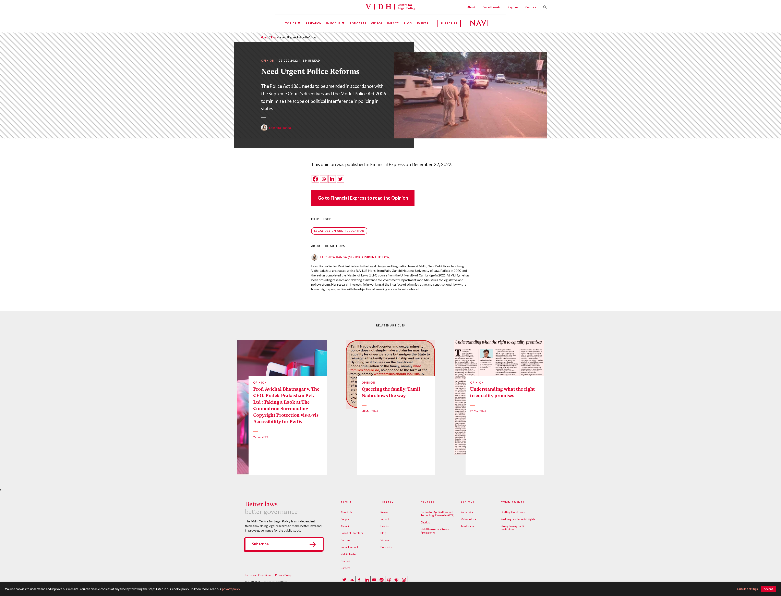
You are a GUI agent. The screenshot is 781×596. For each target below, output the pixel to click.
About (471, 7)
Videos (377, 23)
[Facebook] (315, 179)
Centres (530, 7)
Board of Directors (352, 533)
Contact (345, 561)
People (345, 519)
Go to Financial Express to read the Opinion (363, 198)
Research (313, 23)
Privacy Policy (283, 575)
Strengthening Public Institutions (513, 527)
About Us (346, 512)
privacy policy (231, 589)
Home (264, 37)
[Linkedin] (332, 179)
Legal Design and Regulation (339, 230)
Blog (408, 23)
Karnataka (467, 512)
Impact (393, 23)
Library (387, 502)
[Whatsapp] (323, 179)
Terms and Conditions (258, 575)
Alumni (345, 526)
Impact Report (349, 547)
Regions (513, 7)
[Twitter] (340, 179)
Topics (291, 23)
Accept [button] (768, 589)
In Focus (333, 23)
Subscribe (449, 23)
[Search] (543, 7)
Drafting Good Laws (513, 512)
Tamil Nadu (467, 526)
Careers (345, 568)
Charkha (426, 522)
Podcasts (358, 23)
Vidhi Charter (349, 554)
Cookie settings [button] (747, 589)
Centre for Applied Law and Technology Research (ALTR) (437, 513)
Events (422, 23)
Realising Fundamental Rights (518, 519)
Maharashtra (468, 519)
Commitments (491, 7)
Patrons (345, 540)
